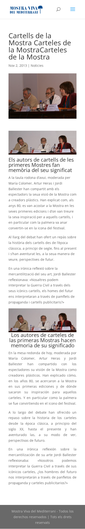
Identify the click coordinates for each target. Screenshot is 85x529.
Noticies (37, 65)
